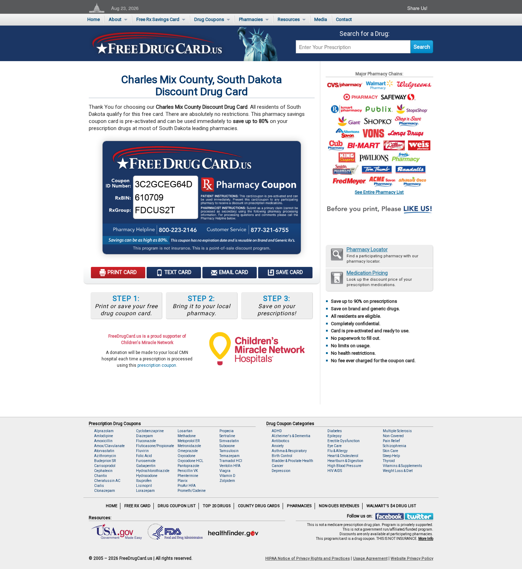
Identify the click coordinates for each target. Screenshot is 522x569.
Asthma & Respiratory (289, 451)
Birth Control (282, 456)
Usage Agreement (370, 558)
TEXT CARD (177, 272)
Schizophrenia (394, 446)
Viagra (224, 471)
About (115, 19)
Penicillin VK (188, 471)
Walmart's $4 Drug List (391, 506)
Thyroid (389, 461)
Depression (281, 471)
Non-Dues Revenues (339, 506)
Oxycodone (186, 456)
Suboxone (227, 446)
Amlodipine (103, 436)
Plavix (182, 481)
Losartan (185, 431)
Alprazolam (104, 431)
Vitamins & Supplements (402, 466)
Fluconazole (146, 441)
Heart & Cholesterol (342, 456)
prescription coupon (156, 365)
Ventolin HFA (229, 466)
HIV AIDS (334, 471)
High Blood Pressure (344, 466)
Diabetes (334, 431)
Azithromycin (105, 456)
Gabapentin (146, 466)
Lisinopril (144, 486)
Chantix (100, 476)
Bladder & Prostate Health (292, 461)
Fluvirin (142, 451)
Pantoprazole (188, 466)
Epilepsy (334, 436)
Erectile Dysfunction (343, 441)
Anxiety (278, 446)
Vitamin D (227, 476)
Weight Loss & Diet (398, 471)
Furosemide (146, 461)
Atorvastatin (104, 451)
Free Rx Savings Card (157, 19)
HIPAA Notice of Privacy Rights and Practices (307, 558)
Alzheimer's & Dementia (291, 436)
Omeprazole (188, 451)
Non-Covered (393, 436)
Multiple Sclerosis (397, 431)
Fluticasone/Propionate (155, 446)
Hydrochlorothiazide (152, 471)
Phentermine (188, 476)
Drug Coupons (209, 19)
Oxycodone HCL (190, 461)
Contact (344, 19)
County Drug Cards (259, 506)
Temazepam (229, 456)
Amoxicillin (103, 441)
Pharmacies (251, 19)
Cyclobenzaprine (150, 431)
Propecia (226, 431)
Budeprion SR (105, 461)
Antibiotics (280, 441)
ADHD (277, 431)
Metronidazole (189, 446)
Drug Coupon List (177, 506)
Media (320, 19)
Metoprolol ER (189, 441)
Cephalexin (103, 471)
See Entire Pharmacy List (379, 192)
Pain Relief (391, 441)
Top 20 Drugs (217, 506)
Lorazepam (145, 491)
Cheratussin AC (107, 481)
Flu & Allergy (337, 451)
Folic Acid (144, 456)
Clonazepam (104, 491)
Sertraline (227, 436)
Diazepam (144, 436)
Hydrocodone (146, 476)
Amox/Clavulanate (109, 446)
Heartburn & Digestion (345, 461)
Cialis (99, 486)
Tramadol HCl (230, 461)
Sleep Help (391, 456)
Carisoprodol (104, 466)
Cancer (277, 466)
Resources (289, 19)
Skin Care (390, 451)
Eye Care (334, 446)
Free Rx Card (137, 506)
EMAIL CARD (233, 272)
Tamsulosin (229, 451)
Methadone (187, 436)
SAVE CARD (288, 272)
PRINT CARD (121, 272)
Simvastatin (229, 441)
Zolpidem (227, 481)
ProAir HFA (187, 486)
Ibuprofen (144, 481)
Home (93, 19)
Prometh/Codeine (192, 491)
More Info (425, 539)
